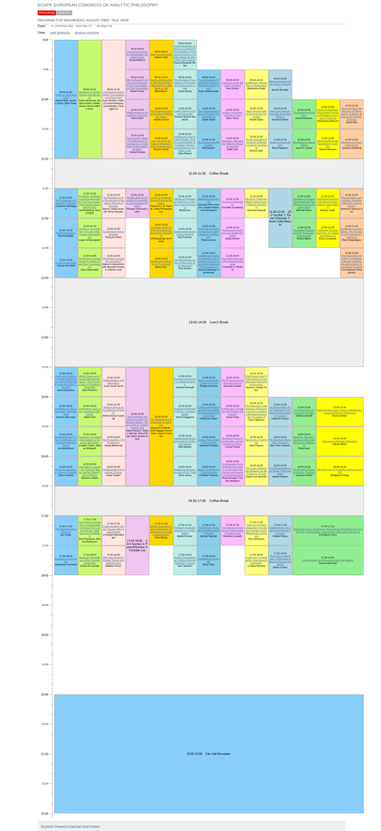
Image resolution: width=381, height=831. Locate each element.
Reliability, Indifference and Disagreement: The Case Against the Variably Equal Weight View (90, 202)
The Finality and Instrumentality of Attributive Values (161, 114)
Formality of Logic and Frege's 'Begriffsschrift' (66, 411)
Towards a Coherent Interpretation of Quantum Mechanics (90, 440)
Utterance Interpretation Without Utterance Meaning (232, 144)
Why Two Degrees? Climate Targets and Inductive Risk (113, 560)
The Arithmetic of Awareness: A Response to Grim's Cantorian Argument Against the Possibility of (256, 412)
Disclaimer (47, 826)
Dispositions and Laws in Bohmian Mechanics (89, 411)
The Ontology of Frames (304, 114)
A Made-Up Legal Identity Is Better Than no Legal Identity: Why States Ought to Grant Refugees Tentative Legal (185, 143)
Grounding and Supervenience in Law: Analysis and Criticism (328, 203)
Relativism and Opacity (208, 200)
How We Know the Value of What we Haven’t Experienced (161, 144)
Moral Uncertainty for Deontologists (208, 471)
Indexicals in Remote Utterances (339, 441)
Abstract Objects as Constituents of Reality (113, 410)
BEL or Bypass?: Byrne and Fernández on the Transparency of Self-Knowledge (137, 84)
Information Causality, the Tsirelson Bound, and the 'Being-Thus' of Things (89, 471)
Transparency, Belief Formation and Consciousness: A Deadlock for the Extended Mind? (137, 144)
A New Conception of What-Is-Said (232, 114)
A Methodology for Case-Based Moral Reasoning (280, 530)
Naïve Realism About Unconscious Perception (256, 114)
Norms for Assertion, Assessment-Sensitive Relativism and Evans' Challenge (328, 114)
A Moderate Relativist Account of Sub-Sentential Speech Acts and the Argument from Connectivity (208, 261)
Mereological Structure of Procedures (161, 263)
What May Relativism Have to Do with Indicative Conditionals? (208, 233)
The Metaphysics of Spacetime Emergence (161, 422)
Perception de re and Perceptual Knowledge (232, 261)
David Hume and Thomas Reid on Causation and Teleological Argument (256, 380)
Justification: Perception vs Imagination (256, 84)
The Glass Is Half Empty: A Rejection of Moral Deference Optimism (280, 560)
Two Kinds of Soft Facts (256, 441)
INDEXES (64, 12)
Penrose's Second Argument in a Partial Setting (185, 530)
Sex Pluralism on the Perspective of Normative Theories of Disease (113, 202)
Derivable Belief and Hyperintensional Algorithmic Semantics (161, 231)
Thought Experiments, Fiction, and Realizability (185, 411)
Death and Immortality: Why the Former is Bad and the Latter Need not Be (161, 84)
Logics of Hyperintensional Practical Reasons (161, 200)
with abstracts (60, 32)
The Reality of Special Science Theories (304, 471)
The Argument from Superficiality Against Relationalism (232, 530)
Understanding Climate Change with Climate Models (113, 529)
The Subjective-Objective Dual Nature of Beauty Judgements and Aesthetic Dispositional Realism (351, 261)
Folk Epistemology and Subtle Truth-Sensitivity (280, 471)
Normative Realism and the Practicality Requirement (304, 233)
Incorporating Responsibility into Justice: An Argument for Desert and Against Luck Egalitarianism (232, 470)
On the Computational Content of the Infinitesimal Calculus (185, 560)
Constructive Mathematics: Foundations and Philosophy (113, 95)
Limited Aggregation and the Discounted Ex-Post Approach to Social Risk (209, 411)
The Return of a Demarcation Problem (304, 411)
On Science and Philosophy (208, 144)
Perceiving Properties (232, 203)
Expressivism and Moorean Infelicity (185, 233)
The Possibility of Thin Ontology (113, 441)
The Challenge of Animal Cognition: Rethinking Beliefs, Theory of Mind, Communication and (137, 422)
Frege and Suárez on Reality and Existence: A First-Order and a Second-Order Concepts (66, 382)
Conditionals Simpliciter (208, 560)
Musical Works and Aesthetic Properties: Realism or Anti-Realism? (351, 202)
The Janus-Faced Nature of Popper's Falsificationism (208, 114)
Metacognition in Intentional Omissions (137, 114)
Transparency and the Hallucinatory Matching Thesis (137, 54)
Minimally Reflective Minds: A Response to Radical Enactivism (256, 203)
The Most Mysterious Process (65, 530)
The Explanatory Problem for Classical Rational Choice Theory (208, 84)
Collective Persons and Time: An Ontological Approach (328, 233)
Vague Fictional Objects (280, 144)
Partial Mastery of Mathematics (113, 382)
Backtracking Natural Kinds (304, 144)
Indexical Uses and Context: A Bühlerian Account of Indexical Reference (339, 411)
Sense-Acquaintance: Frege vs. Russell (65, 471)
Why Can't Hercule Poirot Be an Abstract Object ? (280, 114)
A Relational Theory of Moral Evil (351, 144)
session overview (87, 32)
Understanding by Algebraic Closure (113, 471)
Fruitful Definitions (66, 233)
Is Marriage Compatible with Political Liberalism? (232, 411)
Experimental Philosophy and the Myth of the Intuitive (185, 441)
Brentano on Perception (66, 560)
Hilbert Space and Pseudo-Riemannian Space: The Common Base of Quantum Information (90, 382)
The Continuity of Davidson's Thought (66, 202)
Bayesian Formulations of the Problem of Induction (89, 560)
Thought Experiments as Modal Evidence (185, 382)
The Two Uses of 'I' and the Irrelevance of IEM (339, 471)
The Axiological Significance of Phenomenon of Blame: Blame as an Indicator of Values (351, 114)
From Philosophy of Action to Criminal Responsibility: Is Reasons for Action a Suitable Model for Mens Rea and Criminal (185, 53)
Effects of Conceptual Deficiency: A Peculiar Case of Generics (185, 203)
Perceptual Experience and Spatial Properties (232, 233)
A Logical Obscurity (66, 262)
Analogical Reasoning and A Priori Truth (185, 471)
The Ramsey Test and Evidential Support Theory (209, 530)
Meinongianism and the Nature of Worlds (280, 84)
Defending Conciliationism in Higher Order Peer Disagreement (90, 262)
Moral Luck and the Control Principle (208, 382)
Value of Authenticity (161, 54)
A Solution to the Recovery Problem (232, 84)
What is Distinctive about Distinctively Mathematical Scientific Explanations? (161, 530)
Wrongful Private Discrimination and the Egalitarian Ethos (232, 441)
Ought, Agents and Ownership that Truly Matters (327, 560)
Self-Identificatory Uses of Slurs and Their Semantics (184, 263)
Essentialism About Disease (113, 233)
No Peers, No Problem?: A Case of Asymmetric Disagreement (89, 233)
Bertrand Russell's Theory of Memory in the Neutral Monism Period (66, 441)
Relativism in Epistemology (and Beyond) (89, 95)
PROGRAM (47, 12)
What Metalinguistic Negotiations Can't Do (327, 144)
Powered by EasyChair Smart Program (77, 826)
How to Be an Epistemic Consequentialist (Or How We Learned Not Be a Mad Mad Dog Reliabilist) (90, 529)
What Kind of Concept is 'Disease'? (113, 260)
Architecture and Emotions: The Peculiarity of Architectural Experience (352, 233)
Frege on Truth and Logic (66, 96)
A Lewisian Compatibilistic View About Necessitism (256, 560)
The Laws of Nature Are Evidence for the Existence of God (256, 471)
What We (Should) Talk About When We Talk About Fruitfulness (304, 441)
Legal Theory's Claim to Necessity (184, 112)
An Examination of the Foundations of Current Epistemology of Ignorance (280, 411)
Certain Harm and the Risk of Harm (209, 441)
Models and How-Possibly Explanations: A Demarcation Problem (137, 202)
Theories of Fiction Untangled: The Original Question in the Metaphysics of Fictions (256, 531)
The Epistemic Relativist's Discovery (280, 441)
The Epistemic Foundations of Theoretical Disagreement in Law (185, 84)
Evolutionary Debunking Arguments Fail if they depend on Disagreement (304, 203)
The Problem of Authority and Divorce (232, 382)
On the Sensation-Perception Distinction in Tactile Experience (256, 143)
